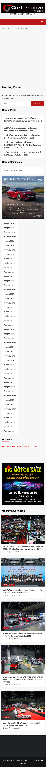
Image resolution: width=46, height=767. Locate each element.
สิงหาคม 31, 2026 (15, 552)
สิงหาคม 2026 (9, 223)
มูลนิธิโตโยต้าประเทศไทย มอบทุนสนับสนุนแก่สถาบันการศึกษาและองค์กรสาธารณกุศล (20, 129)
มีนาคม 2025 (9, 298)
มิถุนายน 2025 (9, 285)
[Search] (42, 22)
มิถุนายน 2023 (9, 391)
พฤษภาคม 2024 (10, 343)
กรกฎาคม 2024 (9, 334)
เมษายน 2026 (9, 241)
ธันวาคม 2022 (9, 418)
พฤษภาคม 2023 (10, 396)
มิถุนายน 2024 (9, 338)
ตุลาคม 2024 (9, 321)
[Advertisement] (23, 55)
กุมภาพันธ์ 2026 (10, 250)
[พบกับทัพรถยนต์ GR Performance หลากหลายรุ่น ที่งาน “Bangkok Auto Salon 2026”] (23, 705)
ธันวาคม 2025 (9, 259)
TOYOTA (11, 584)
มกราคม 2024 (9, 360)
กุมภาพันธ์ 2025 (10, 303)
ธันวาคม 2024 (9, 312)
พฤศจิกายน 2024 (10, 316)
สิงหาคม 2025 (9, 276)
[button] (3, 21)
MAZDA (6, 671)
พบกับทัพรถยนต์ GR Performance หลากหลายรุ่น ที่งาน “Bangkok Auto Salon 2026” (22, 153)
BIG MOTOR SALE (9, 541)
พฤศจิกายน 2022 (10, 422)
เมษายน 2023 (9, 400)
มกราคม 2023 (9, 413)
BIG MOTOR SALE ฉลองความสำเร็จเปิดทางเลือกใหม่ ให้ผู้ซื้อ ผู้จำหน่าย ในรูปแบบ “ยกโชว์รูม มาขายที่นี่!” (23, 121)
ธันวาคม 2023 (9, 365)
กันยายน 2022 (9, 431)
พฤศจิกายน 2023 (10, 369)
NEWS (5, 584)
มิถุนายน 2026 (9, 232)
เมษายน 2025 (9, 294)
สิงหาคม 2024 (9, 329)
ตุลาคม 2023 (9, 374)
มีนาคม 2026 (9, 245)
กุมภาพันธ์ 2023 (10, 409)
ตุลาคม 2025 (9, 268)
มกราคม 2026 (9, 254)
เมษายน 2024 (9, 347)
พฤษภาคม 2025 (10, 290)
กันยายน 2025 (9, 272)
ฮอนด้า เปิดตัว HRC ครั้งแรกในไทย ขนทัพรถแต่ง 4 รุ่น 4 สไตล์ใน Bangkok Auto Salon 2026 (22, 136)
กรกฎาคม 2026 (9, 228)
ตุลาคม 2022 (9, 427)
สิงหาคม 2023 (9, 382)
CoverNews (33, 760)
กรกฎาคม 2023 (9, 387)
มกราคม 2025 (9, 307)
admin (6, 552)
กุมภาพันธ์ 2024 (10, 356)
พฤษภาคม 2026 (10, 237)
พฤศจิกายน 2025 (10, 263)
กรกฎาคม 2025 (9, 281)
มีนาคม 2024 (9, 351)
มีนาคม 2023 (9, 404)
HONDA (6, 628)
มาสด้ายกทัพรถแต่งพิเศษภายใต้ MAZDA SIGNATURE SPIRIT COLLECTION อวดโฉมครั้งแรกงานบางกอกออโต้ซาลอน (23, 145)
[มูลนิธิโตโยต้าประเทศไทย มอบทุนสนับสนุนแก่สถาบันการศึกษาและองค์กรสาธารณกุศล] (23, 572)
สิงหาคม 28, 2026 (15, 595)
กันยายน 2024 (9, 325)
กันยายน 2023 (9, 378)
